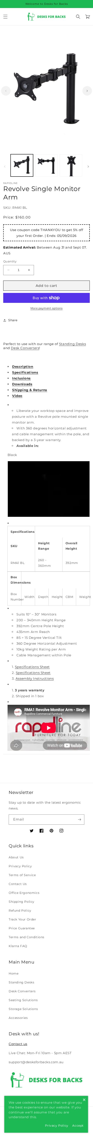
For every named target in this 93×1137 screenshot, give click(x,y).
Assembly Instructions (35, 678)
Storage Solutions (23, 1009)
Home (13, 973)
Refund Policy (20, 910)
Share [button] (13, 320)
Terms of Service (22, 875)
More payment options (46, 308)
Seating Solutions (23, 1000)
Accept (78, 1125)
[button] (5, 16)
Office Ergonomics (24, 893)
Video (17, 396)
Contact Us (18, 884)
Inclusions (21, 378)
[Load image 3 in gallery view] (71, 165)
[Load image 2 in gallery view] (46, 165)
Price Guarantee (22, 928)
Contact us (18, 1044)
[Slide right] (87, 91)
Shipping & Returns (29, 390)
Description (22, 367)
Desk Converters (25, 348)
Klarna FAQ (18, 946)
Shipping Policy (21, 902)
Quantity (9, 261)
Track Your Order (22, 919)
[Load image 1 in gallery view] (22, 165)
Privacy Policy (20, 866)
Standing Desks (72, 344)
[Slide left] (6, 91)
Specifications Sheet (32, 667)
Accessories (18, 1018)
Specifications (25, 372)
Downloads (22, 384)
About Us (16, 857)
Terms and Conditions (26, 937)
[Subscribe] (79, 819)
